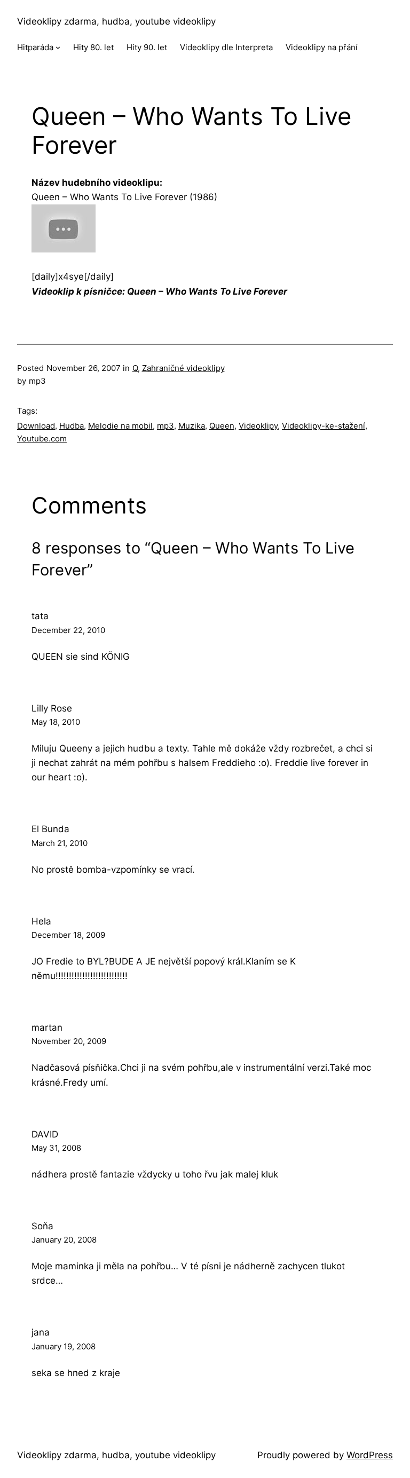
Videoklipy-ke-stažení (323, 426)
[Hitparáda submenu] (58, 47)
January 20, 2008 (64, 1240)
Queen (221, 426)
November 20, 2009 (68, 1041)
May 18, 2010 (55, 722)
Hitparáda (35, 47)
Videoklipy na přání (322, 47)
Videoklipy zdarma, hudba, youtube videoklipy (116, 21)
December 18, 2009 (68, 935)
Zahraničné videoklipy (183, 368)
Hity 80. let (93, 47)
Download (36, 426)
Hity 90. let (147, 47)
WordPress (369, 1455)
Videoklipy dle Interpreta (226, 47)
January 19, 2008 (63, 1346)
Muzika (191, 426)
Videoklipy (258, 426)
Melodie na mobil (120, 426)
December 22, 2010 (68, 630)
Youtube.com (42, 438)
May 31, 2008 (56, 1148)
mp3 (165, 426)
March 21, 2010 (59, 843)
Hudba (71, 426)
